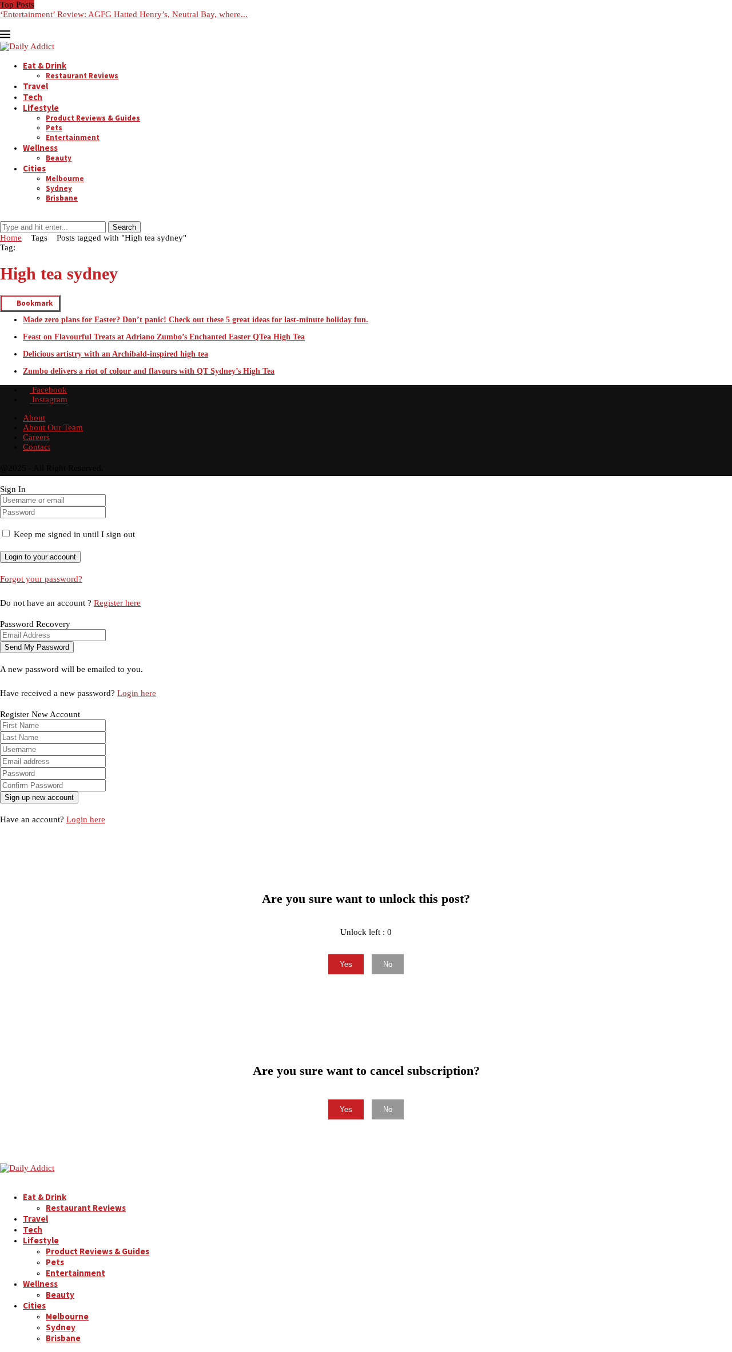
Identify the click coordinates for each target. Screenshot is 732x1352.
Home (11, 237)
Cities (34, 168)
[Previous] (40, 4)
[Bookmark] (6, 216)
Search (124, 227)
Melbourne (65, 178)
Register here (117, 602)
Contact (36, 446)
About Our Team (53, 427)
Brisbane (62, 198)
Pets (54, 128)
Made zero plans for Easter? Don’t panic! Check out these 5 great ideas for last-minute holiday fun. (195, 319)
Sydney (59, 188)
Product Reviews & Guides (93, 118)
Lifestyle (41, 107)
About (34, 417)
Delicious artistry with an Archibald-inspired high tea (115, 354)
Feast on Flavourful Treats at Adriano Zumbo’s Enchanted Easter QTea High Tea (164, 337)
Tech (32, 96)
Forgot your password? (41, 578)
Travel (35, 86)
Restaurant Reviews (82, 76)
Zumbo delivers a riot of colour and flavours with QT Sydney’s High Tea (148, 371)
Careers (36, 437)
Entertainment (73, 137)
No (387, 964)
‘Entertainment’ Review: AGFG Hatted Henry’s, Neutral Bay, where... (124, 14)
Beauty (58, 158)
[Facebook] (3, 24)
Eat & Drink (44, 65)
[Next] (49, 4)
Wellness (40, 147)
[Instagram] (12, 24)
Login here (136, 693)
